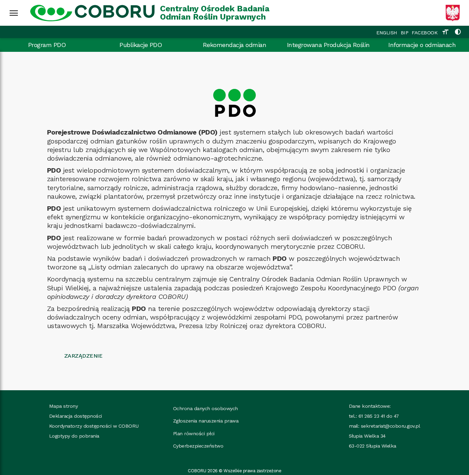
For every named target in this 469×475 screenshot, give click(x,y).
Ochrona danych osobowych (205, 408)
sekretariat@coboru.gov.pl (390, 426)
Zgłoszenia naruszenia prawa (206, 421)
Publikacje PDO (140, 44)
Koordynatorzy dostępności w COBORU (94, 426)
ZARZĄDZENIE (83, 355)
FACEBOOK (424, 32)
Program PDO (47, 44)
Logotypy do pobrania (74, 436)
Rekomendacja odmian (234, 44)
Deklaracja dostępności (75, 416)
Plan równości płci (194, 433)
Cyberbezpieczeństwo (198, 446)
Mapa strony (63, 406)
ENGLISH (386, 32)
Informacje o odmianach (422, 44)
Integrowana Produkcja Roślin (328, 44)
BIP (405, 32)
